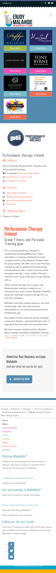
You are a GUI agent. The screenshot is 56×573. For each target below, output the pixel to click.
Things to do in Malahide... (14, 483)
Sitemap (27, 409)
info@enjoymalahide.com (14, 412)
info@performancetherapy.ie (19, 196)
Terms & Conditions (43, 409)
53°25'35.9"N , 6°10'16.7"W (18, 177)
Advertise (15, 409)
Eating (5, 435)
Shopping (6, 431)
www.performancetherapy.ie (19, 200)
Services (6, 450)
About (5, 424)
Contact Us (6, 3)
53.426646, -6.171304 (15, 181)
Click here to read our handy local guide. (21, 495)
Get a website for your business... (18, 515)
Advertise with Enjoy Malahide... (17, 510)
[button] (10, 337)
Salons (5, 442)
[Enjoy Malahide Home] (17, 18)
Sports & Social (9, 446)
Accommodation (9, 428)
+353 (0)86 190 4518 (16, 193)
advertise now (21, 379)
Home (5, 420)
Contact (4, 409)
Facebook (10, 204)
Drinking (6, 439)
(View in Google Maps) (29, 173)
